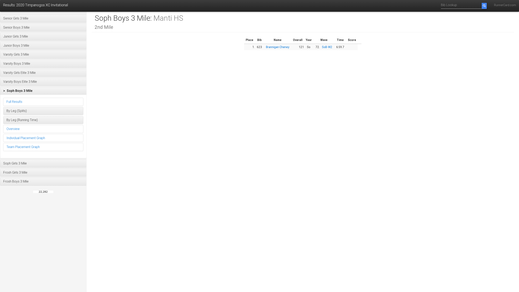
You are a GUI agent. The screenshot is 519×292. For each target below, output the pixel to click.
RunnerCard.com (505, 5)
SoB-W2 (327, 47)
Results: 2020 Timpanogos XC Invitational (35, 5)
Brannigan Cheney (277, 47)
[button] (43, 18)
